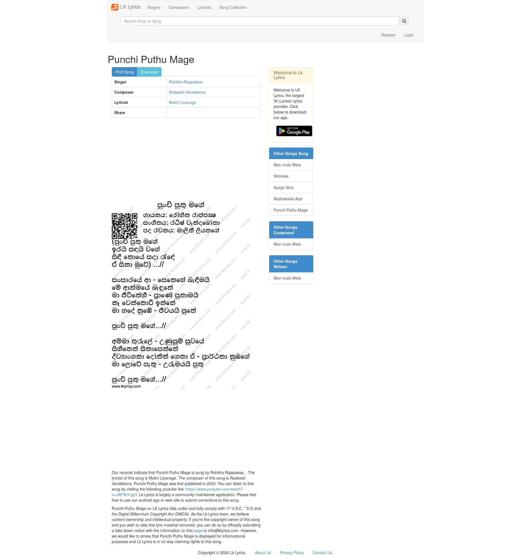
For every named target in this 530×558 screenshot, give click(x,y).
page (198, 530)
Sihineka (281, 176)
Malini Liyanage (182, 102)
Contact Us (322, 552)
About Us (263, 552)
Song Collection (233, 7)
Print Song (124, 72)
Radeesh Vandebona (187, 92)
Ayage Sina (283, 187)
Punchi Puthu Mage (291, 210)
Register (388, 35)
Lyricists (204, 7)
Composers (179, 7)
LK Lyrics (130, 6)
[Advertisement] (186, 162)
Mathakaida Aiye (288, 198)
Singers (154, 7)
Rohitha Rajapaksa (185, 82)
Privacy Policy (292, 552)
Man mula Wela (287, 164)
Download (149, 72)
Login (409, 35)
